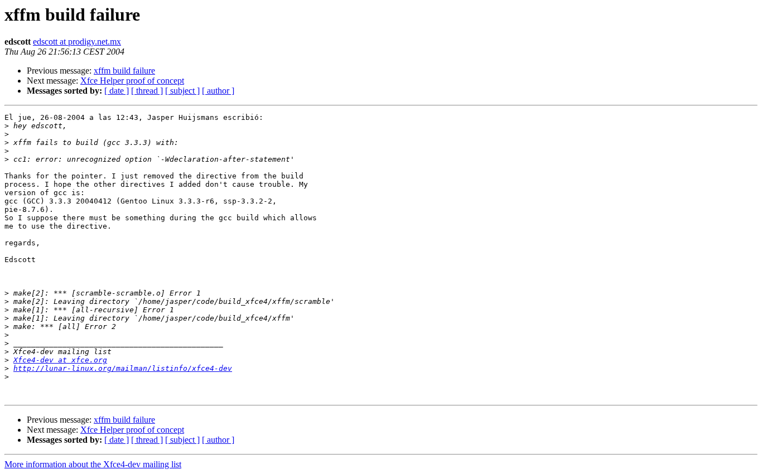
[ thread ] (147, 90)
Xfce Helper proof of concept (132, 80)
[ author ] (218, 90)
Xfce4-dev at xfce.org (60, 360)
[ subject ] (182, 90)
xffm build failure (124, 70)
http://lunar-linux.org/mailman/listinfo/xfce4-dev (122, 368)
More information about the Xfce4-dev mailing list (92, 464)
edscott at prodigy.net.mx (77, 41)
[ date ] (116, 90)
